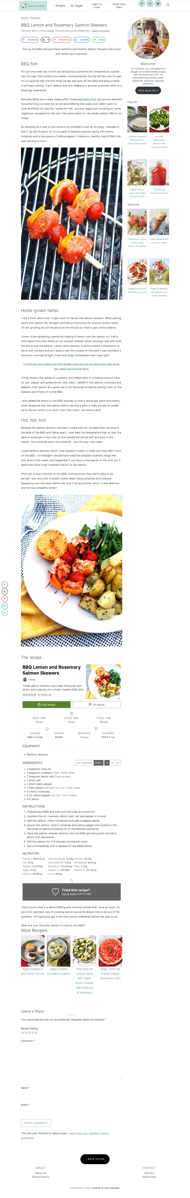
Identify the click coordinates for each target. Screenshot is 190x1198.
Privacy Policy (41, 1177)
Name (25, 1087)
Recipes (60, 5)
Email (25, 1104)
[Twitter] (158, 3)
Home (24, 17)
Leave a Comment (100, 31)
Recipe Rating (29, 1028)
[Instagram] (149, 3)
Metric (98, 762)
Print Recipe (48, 704)
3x (118, 762)
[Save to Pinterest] (5, 598)
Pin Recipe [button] (98, 704)
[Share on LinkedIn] (5, 606)
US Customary (84, 762)
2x (112, 762)
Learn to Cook (97, 6)
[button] (24, 695)
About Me (40, 1173)
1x (107, 762)
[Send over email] (5, 613)
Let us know (69, 893)
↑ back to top (95, 1159)
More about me (147, 90)
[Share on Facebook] (5, 584)
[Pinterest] (141, 3)
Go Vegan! (77, 5)
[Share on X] (5, 591)
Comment (28, 1040)
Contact (149, 1173)
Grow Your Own (119, 6)
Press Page (149, 1177)
